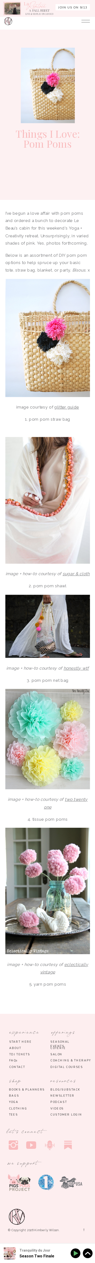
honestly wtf (76, 668)
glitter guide (66, 407)
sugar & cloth (76, 574)
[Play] (76, 1253)
